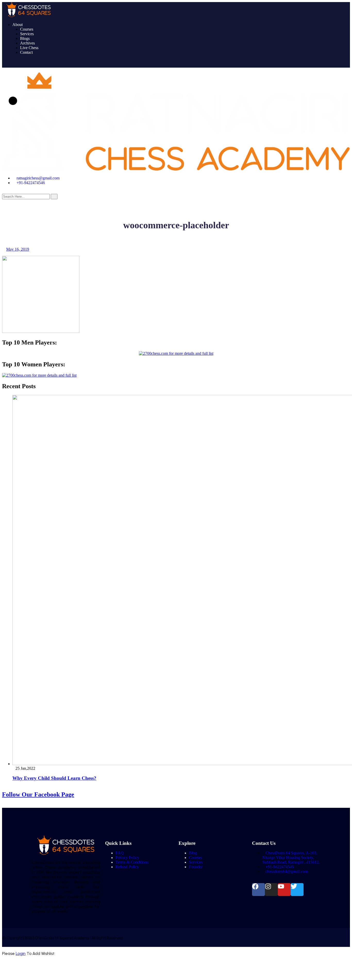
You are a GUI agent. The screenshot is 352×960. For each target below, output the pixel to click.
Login (21, 953)
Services (27, 34)
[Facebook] (258, 889)
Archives (27, 43)
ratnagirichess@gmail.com (38, 178)
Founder (196, 867)
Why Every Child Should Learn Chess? (54, 778)
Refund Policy (127, 867)
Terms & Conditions (131, 862)
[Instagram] (271, 889)
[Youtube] (284, 889)
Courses (26, 29)
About (17, 24)
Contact (26, 52)
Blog (193, 853)
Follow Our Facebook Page (38, 794)
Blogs (25, 38)
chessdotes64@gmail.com (286, 871)
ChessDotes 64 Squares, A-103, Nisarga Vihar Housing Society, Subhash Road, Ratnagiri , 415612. (291, 857)
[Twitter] (297, 889)
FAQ (119, 853)
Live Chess (29, 48)
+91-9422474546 (30, 182)
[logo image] (176, 169)
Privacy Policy (127, 857)
